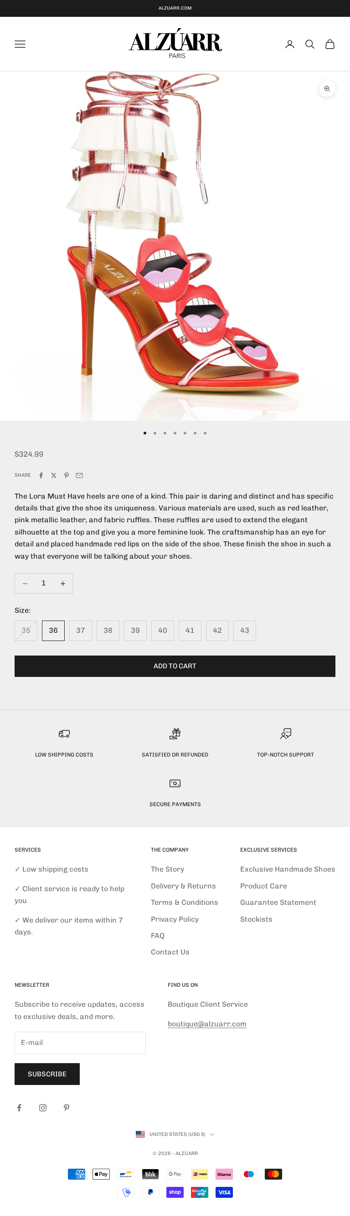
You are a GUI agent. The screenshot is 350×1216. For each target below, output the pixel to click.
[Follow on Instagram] (42, 1107)
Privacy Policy (175, 919)
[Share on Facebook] (41, 475)
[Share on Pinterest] (66, 475)
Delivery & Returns (183, 886)
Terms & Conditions (184, 902)
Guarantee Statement (278, 902)
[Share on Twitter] (53, 475)
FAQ (158, 935)
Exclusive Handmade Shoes (287, 869)
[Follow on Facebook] (19, 1107)
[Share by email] (79, 475)
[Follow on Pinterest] (66, 1107)
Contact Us (170, 952)
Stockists (256, 919)
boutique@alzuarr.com (207, 1023)
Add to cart (175, 666)
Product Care (263, 886)
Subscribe (47, 1074)
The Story (167, 869)
